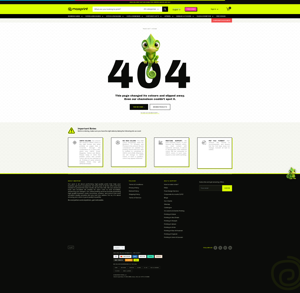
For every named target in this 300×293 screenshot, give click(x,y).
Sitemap (167, 204)
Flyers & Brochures (93, 16)
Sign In (213, 9)
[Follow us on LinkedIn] (230, 248)
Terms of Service (135, 198)
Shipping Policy (134, 194)
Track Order (191, 9)
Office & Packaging (113, 16)
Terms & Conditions (136, 184)
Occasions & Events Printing (174, 211)
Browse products (160, 107)
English (117, 248)
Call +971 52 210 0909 (143, 276)
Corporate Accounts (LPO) (173, 194)
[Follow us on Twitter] (220, 248)
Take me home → (139, 107)
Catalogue (168, 207)
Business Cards (74, 16)
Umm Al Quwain (127, 270)
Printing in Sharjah (170, 221)
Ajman (139, 267)
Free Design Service (171, 191)
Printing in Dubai (170, 214)
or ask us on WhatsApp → (150, 113)
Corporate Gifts (152, 16)
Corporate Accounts (221, 20)
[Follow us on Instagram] (225, 248)
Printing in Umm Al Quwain (173, 237)
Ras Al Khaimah (154, 267)
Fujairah (117, 270)
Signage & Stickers (183, 16)
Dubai (116, 267)
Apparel (168, 16)
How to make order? (171, 184)
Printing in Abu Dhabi (171, 217)
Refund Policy (134, 191)
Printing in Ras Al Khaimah (173, 230)
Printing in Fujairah (170, 234)
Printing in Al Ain (170, 227)
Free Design (220, 16)
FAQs (166, 188)
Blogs (166, 198)
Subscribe (227, 188)
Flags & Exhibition (204, 16)
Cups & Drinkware (133, 16)
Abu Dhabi (123, 267)
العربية (71, 247)
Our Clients (168, 201)
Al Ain (145, 267)
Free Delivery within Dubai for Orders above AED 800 (150, 2)
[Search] (165, 9)
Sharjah (131, 267)
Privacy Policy (134, 188)
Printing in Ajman (170, 224)
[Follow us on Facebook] (215, 248)
